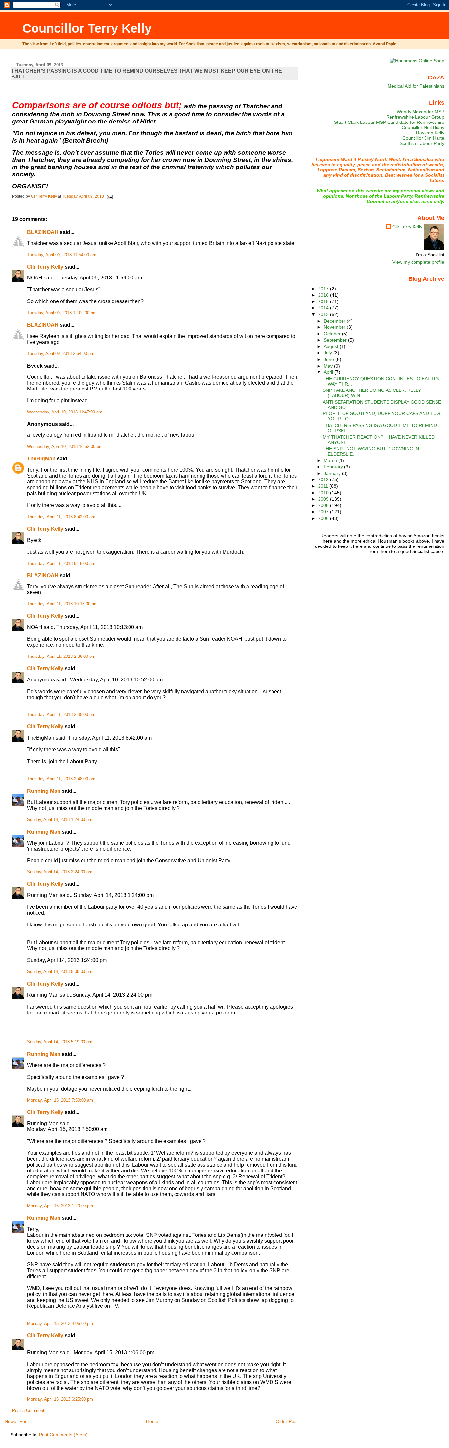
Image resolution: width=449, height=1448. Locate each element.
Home (152, 1421)
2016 (324, 295)
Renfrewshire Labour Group (415, 117)
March (331, 460)
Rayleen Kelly (430, 132)
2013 (324, 314)
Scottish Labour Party (422, 143)
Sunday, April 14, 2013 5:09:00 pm (59, 971)
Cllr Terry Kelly (45, 267)
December (335, 320)
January (333, 473)
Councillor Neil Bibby (423, 127)
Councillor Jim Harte (423, 138)
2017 (324, 288)
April (329, 372)
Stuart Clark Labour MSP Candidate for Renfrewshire (389, 122)
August (332, 346)
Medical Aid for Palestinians (416, 86)
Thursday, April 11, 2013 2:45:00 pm (61, 714)
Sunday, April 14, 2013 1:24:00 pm (59, 819)
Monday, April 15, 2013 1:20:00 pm (60, 1206)
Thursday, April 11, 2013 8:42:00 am (61, 517)
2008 (324, 505)
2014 (324, 307)
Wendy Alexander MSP (420, 111)
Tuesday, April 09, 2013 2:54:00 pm (60, 353)
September (336, 340)
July (328, 352)
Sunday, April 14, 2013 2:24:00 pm (59, 872)
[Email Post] (109, 196)
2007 (324, 511)
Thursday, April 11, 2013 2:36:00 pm (61, 656)
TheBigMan (41, 458)
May (329, 365)
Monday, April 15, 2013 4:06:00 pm (60, 1323)
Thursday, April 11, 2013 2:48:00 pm (61, 779)
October (333, 333)
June (329, 359)
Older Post (287, 1421)
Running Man (43, 791)
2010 (324, 492)
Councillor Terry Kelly (87, 28)
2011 (323, 486)
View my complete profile (418, 262)
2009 (324, 498)
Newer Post (17, 1421)
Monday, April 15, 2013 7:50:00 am (60, 1100)
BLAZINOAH (43, 232)
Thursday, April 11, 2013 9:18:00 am (61, 563)
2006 (324, 518)
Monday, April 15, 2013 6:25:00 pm (60, 1399)
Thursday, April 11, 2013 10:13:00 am (62, 604)
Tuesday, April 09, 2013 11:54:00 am (61, 255)
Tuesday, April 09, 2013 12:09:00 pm (62, 313)
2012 (324, 479)
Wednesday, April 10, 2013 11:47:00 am (64, 412)
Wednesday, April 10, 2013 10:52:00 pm (65, 446)
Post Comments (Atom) (63, 1434)
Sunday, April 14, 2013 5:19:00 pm (59, 1042)
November (335, 327)
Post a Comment (28, 1410)
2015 (324, 301)
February (334, 466)
